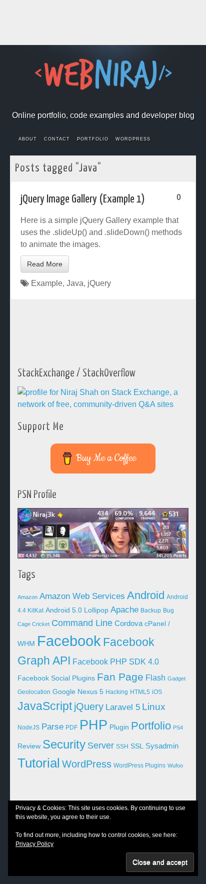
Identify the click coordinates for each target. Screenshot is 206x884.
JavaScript (45, 706)
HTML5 (140, 692)
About (27, 139)
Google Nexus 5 (78, 692)
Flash (156, 678)
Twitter (123, 102)
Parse (53, 727)
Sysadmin (162, 746)
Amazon (28, 597)
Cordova (128, 624)
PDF (72, 727)
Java (75, 283)
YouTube (136, 102)
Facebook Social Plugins (56, 678)
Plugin (119, 727)
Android (145, 595)
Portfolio (92, 139)
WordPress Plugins (140, 765)
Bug (168, 610)
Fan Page (120, 677)
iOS (157, 692)
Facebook (69, 102)
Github (96, 102)
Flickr (82, 102)
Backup (150, 610)
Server (101, 745)
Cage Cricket (34, 624)
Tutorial (39, 763)
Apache (124, 609)
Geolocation (34, 692)
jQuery (99, 283)
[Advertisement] (103, 22)
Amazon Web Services (82, 596)
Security (64, 744)
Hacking (117, 692)
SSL (137, 746)
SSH (122, 746)
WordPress (133, 139)
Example (46, 283)
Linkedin (110, 102)
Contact (57, 139)
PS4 (178, 727)
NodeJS (29, 727)
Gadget (177, 679)
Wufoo (175, 765)
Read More (44, 264)
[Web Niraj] (103, 74)
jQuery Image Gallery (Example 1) (82, 199)
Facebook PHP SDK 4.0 (115, 662)
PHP (94, 725)
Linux (154, 707)
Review (29, 746)
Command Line (82, 623)
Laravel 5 (123, 707)
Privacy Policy (35, 844)
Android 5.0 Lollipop (77, 610)
